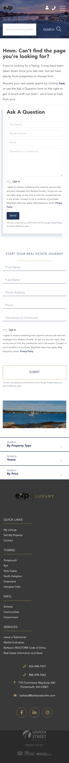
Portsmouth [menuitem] (10, 560)
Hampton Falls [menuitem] (12, 587)
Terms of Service (17, 226)
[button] (52, 30)
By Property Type (19, 445)
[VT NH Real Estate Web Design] (34, 735)
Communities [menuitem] (11, 612)
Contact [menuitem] (8, 540)
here (62, 83)
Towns (11, 459)
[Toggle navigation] (62, 8)
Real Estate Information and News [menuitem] (23, 653)
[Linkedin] (34, 713)
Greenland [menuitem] (10, 582)
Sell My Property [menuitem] (13, 535)
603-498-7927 (54, 8)
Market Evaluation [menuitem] (14, 642)
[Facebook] (22, 713)
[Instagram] (47, 713)
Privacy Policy (56, 223)
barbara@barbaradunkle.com (37, 695)
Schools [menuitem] (8, 607)
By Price (12, 473)
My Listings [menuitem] (10, 530)
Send (13, 215)
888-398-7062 (37, 675)
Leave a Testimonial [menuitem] (15, 637)
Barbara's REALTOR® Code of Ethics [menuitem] (25, 648)
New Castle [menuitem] (10, 571)
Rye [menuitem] (6, 566)
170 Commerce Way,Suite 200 (36, 685)
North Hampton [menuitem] (13, 576)
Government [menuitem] (11, 617)
